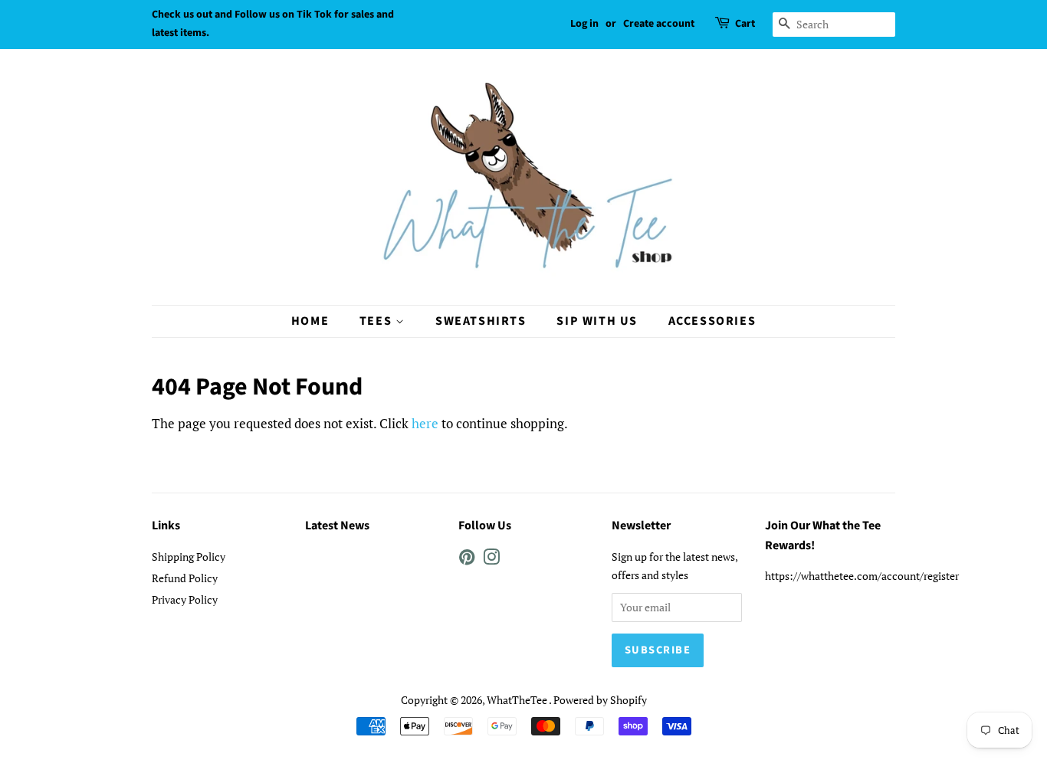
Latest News (337, 525)
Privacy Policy (185, 599)
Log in (584, 23)
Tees (377, 321)
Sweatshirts (481, 321)
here (425, 423)
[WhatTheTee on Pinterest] (466, 559)
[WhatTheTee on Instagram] (491, 559)
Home (310, 321)
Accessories (712, 321)
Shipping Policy (188, 556)
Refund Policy (185, 578)
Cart (745, 23)
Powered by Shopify (600, 700)
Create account (658, 23)
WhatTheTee (518, 700)
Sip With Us (597, 321)
